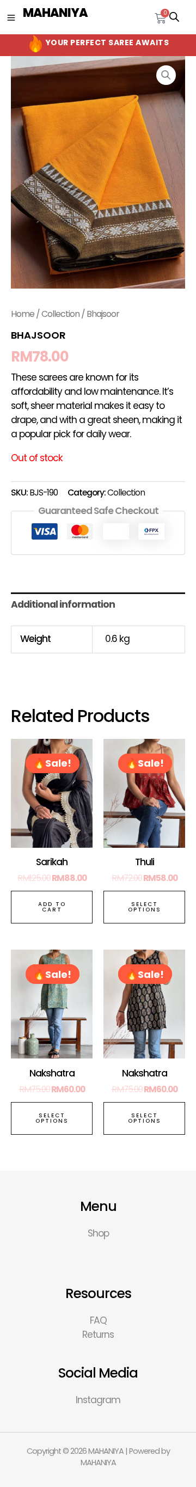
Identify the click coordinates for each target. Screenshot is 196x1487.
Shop (98, 1233)
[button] (166, 75)
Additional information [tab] (63, 604)
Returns (98, 1334)
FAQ (98, 1320)
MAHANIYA (55, 12)
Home (22, 314)
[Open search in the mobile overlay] (174, 17)
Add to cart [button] (52, 907)
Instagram (98, 1399)
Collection (60, 314)
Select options (144, 907)
